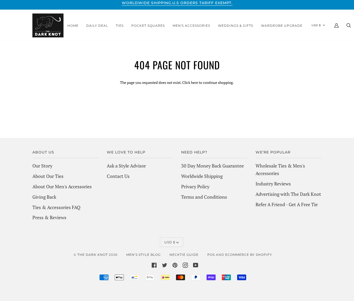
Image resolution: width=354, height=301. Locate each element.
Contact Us (118, 176)
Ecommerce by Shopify (248, 255)
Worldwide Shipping (202, 176)
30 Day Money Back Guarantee (212, 166)
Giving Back (44, 197)
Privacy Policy (195, 186)
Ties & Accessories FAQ (56, 207)
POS (211, 255)
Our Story (42, 166)
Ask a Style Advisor (126, 166)
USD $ (316, 25)
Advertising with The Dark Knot (288, 194)
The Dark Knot (92, 255)
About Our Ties (47, 176)
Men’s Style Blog (143, 255)
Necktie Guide (184, 255)
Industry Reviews (273, 183)
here (194, 82)
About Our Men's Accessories (62, 186)
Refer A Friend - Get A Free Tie (287, 204)
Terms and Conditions (204, 197)
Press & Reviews (49, 217)
